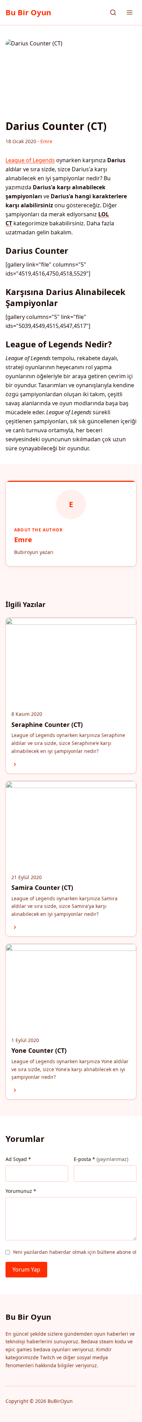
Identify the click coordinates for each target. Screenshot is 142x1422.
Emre (23, 539)
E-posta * (101, 1159)
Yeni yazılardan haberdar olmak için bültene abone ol (74, 1252)
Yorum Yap (26, 1269)
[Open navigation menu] (129, 12)
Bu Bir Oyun (28, 12)
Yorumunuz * (21, 1191)
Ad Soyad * (18, 1159)
